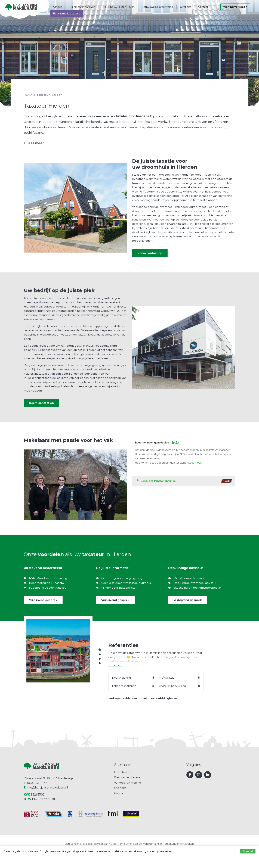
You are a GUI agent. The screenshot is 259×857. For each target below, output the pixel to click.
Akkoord (248, 851)
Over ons (185, 6)
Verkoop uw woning (127, 782)
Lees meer (34, 143)
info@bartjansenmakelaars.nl (47, 787)
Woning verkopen (235, 6)
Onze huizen (122, 772)
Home (28, 95)
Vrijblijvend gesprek (43, 600)
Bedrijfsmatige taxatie (66, 13)
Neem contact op (149, 253)
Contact (203, 6)
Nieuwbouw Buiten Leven (118, 6)
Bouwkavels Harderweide (157, 6)
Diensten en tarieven (82, 6)
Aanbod (57, 6)
